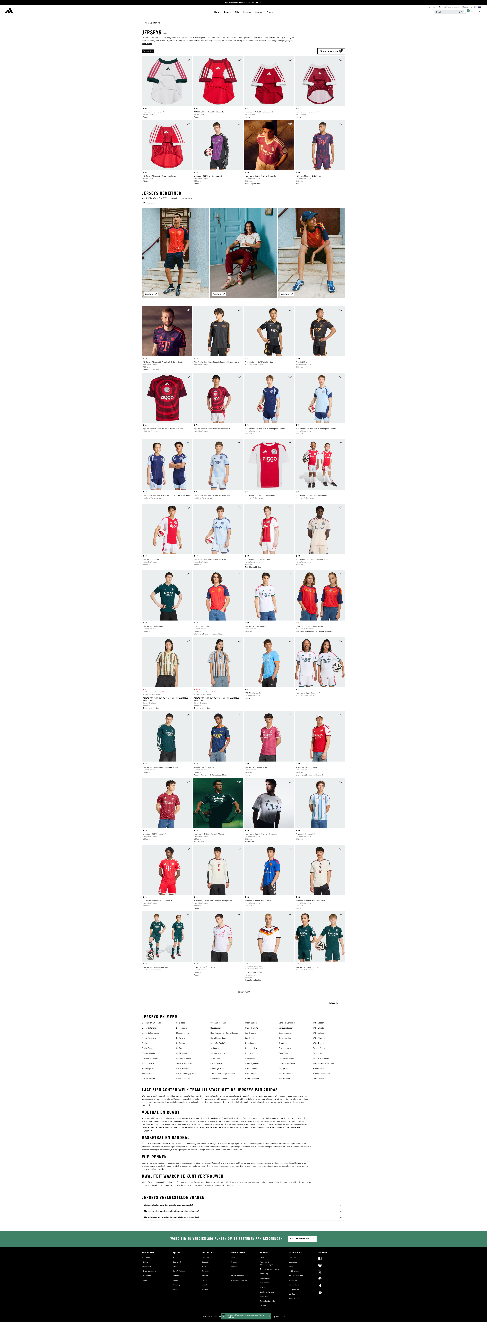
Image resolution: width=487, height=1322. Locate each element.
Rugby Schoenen (252, 1079)
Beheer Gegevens (225, 1317)
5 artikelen (285, 294)
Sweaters (283, 1043)
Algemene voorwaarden (261, 1317)
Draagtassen (181, 1028)
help (439, 7)
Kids (237, 12)
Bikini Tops (147, 1048)
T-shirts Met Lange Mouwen (222, 1074)
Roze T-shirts (250, 1074)
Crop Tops (180, 1023)
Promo (269, 12)
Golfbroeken (181, 1038)
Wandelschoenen (286, 1058)
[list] (229, 51)
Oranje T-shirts (251, 1028)
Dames (227, 12)
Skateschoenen (285, 1033)
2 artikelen (149, 294)
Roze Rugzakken (252, 1064)
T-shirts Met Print (184, 1064)
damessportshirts (290, 1182)
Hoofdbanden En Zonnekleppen (224, 1033)
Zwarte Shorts (319, 1053)
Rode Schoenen (251, 1053)
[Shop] (9, 11)
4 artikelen (217, 294)
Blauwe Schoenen (150, 1058)
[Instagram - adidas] (331, 1265)
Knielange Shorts (218, 1069)
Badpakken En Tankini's (152, 1023)
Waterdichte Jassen (287, 1064)
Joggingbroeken (217, 1053)
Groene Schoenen (218, 1023)
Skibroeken (147, 1074)
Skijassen (214, 1048)
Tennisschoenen (286, 1048)
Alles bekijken (149, 203)
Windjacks (283, 1069)
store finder (432, 7)
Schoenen (247, 12)
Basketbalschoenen (150, 1033)
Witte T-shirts (319, 1043)
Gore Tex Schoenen (287, 1023)
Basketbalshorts (149, 1028)
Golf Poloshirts (182, 1053)
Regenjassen (250, 1043)
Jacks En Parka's (218, 1043)
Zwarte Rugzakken (321, 1058)
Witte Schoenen (320, 1033)
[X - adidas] (331, 1272)
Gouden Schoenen (184, 1058)
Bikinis (145, 1043)
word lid (473, 7)
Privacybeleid (246, 1317)
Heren (217, 12)
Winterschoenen (286, 1074)
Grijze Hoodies (182, 1069)
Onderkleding (251, 1023)
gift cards (465, 7)
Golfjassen (180, 1043)
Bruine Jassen (148, 1079)
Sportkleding (250, 1033)
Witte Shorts (318, 1028)
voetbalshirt (282, 1118)
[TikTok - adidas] (331, 1286)
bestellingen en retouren (451, 7)
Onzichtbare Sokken (219, 1038)
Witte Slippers (319, 1038)
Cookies (236, 1317)
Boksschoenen (148, 1064)
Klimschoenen (216, 1064)
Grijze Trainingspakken (186, 1074)
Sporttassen (250, 1038)
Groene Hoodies (183, 1079)
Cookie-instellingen (210, 1317)
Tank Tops (283, 1053)
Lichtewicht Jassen (218, 1079)
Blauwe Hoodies (149, 1053)
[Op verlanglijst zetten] (188, 60)
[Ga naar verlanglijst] (473, 12)
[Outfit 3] (311, 253)
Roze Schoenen (251, 1069)
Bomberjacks (148, 1069)
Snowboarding (285, 1038)
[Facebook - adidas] (331, 1258)
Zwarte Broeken (320, 1048)
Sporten (258, 12)
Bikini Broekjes (149, 1038)
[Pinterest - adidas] (331, 1279)
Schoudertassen (286, 1028)
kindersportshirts (164, 1099)
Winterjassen (284, 1079)
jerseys (254, 1096)
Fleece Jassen (182, 1033)
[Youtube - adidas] (331, 1293)
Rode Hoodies (251, 1048)
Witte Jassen (318, 1023)
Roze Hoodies (250, 1058)
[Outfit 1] (175, 253)
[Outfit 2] (243, 253)
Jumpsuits (215, 1058)
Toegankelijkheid (278, 1317)
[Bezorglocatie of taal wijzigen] (479, 7)
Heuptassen (215, 1028)
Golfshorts (180, 1048)
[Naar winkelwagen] (479, 12)
